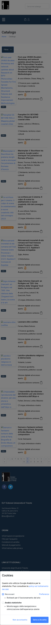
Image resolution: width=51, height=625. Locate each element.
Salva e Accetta (39, 620)
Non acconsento (20, 620)
